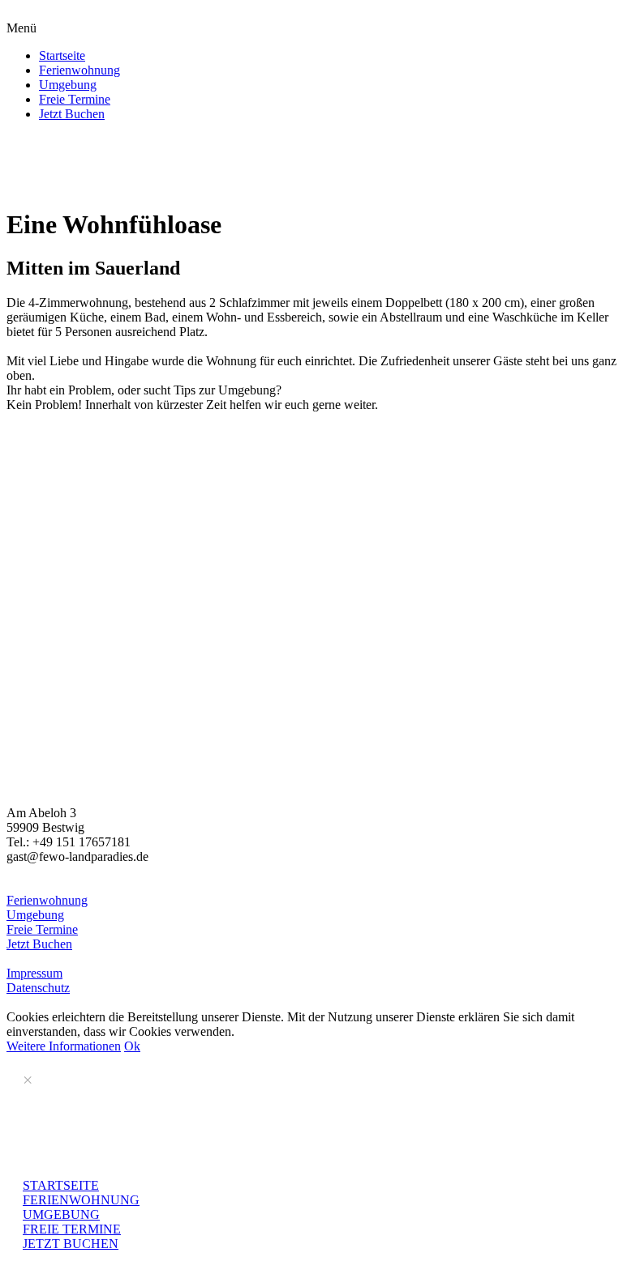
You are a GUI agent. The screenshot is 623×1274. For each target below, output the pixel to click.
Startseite (62, 55)
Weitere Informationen (63, 1046)
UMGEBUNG (61, 1214)
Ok (132, 1046)
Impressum (34, 973)
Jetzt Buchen (72, 114)
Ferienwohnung (79, 70)
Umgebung (68, 85)
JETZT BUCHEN (70, 1244)
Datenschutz (38, 988)
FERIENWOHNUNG (81, 1200)
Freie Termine (74, 99)
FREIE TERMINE (72, 1229)
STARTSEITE (61, 1185)
